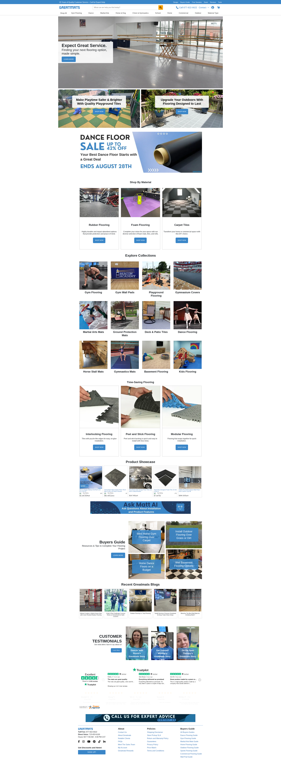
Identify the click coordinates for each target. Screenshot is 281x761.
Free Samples (197, 2)
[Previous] (81, 603)
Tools (220, 2)
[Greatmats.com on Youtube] (88, 741)
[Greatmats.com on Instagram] (83, 741)
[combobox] (128, 7)
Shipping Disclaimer (155, 732)
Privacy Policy (152, 744)
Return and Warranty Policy (157, 738)
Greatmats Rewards (125, 751)
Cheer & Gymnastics (140, 13)
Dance (91, 13)
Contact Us (122, 732)
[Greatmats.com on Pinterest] (94, 741)
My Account (122, 748)
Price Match (151, 748)
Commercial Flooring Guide (191, 754)
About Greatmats (124, 735)
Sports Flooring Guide (188, 751)
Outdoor (198, 13)
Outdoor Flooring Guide (189, 748)
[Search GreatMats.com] (160, 7)
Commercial (183, 13)
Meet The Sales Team (126, 744)
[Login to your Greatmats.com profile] (212, 7)
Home (169, 13)
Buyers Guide (185, 2)
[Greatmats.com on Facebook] (79, 741)
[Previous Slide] (81, 481)
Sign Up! (91, 752)
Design (175, 2)
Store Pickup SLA (154, 735)
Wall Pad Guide (186, 757)
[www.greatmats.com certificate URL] (140, 707)
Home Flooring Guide (188, 744)
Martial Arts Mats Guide (189, 741)
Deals (206, 2)
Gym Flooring (76, 13)
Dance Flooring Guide (189, 735)
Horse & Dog (121, 13)
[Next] (199, 603)
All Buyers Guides (187, 732)
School (158, 13)
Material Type (213, 13)
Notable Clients (124, 738)
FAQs (120, 741)
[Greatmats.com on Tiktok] (99, 741)
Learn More (118, 555)
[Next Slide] (199, 481)
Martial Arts (104, 13)
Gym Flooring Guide (188, 738)
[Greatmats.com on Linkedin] (104, 741)
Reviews (213, 2)
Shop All (63, 13)
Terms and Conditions (155, 751)
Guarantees (151, 741)
